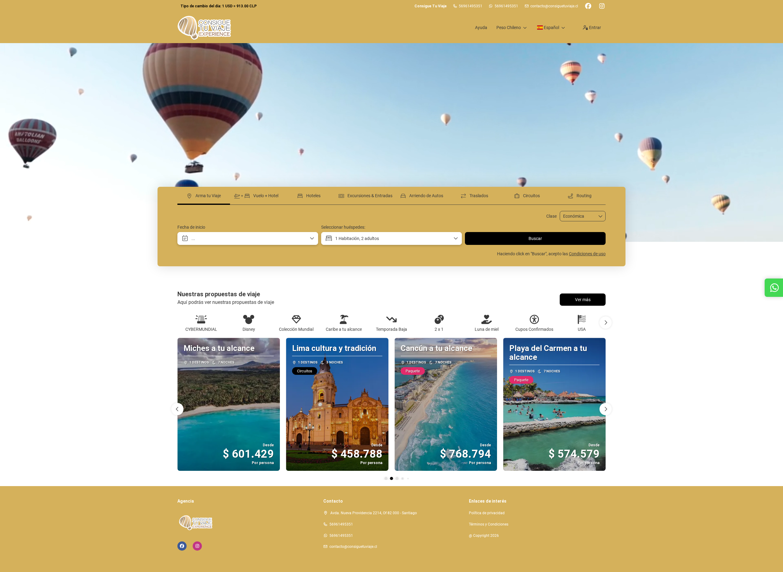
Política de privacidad (487, 513)
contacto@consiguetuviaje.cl (554, 6)
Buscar (535, 238)
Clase (551, 216)
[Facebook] (588, 6)
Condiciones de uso (587, 253)
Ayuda (481, 27)
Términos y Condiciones (488, 524)
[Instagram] (602, 6)
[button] (605, 322)
